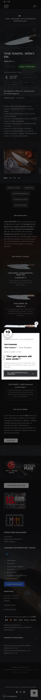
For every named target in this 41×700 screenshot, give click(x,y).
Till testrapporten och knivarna (17, 373)
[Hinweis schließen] (36, 323)
